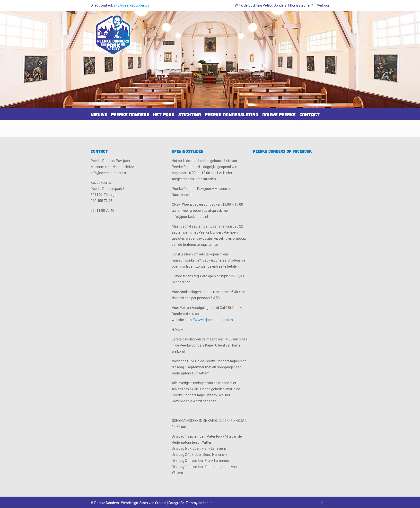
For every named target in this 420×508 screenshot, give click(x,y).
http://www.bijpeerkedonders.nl (209, 320)
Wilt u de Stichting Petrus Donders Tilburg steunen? (274, 5)
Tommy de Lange (199, 503)
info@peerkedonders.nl (131, 5)
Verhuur (323, 5)
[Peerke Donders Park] (113, 37)
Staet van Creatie (153, 503)
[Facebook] (321, 503)
